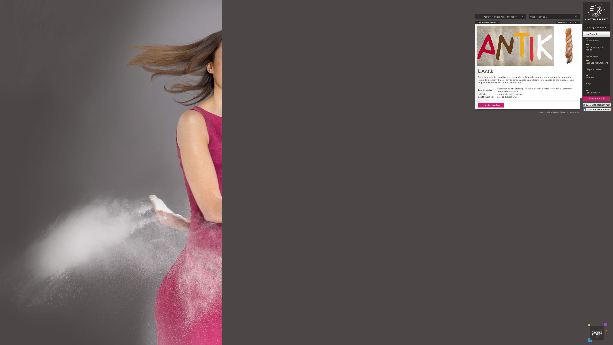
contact (590, 78)
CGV (588, 84)
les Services (592, 56)
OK (575, 16)
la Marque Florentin (596, 27)
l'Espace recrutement (597, 63)
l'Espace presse (593, 69)
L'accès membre (491, 105)
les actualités (593, 93)
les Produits (592, 34)
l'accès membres (596, 98)
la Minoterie (592, 40)
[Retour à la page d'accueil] (596, 23)
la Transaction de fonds (595, 48)
